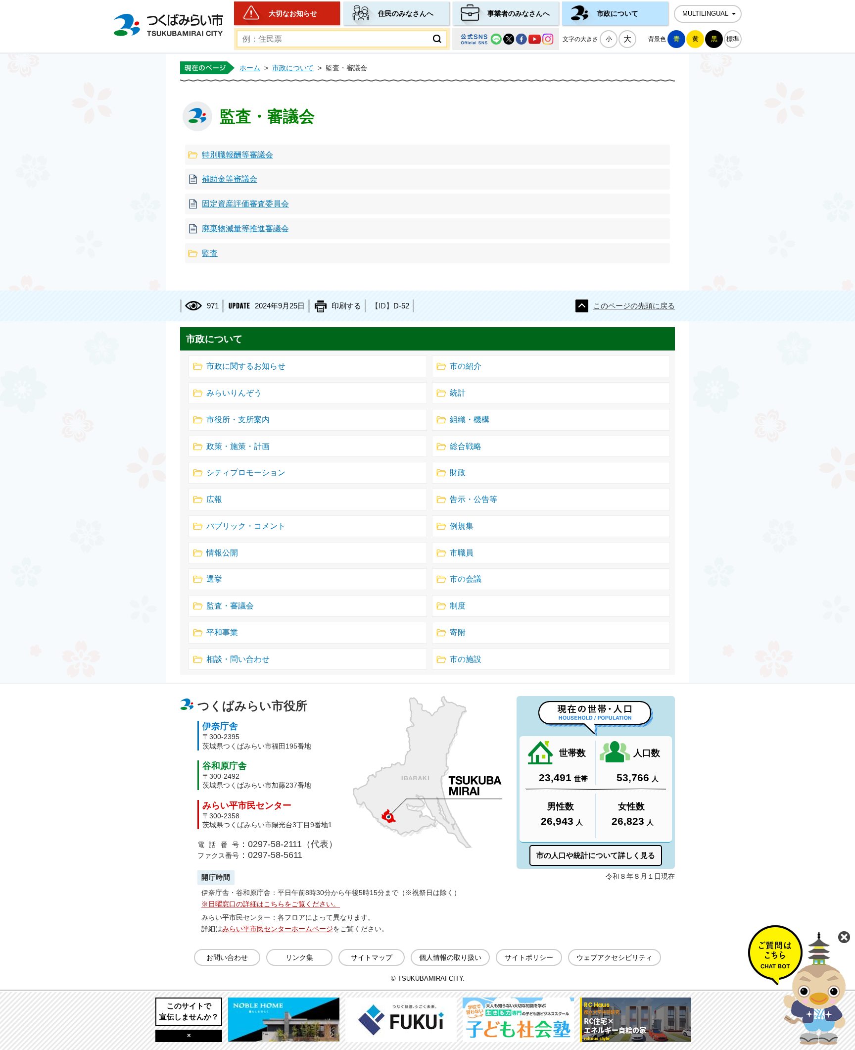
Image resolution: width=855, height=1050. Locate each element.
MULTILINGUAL (705, 13)
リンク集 (299, 957)
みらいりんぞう (234, 393)
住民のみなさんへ (405, 13)
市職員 (462, 553)
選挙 (214, 579)
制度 (458, 605)
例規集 (462, 526)
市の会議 (465, 579)
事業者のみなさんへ (518, 13)
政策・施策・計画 (238, 446)
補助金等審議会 (229, 179)
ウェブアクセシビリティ (614, 957)
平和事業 (222, 632)
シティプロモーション (245, 472)
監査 (210, 253)
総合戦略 (465, 446)
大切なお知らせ (293, 13)
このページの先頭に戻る (634, 306)
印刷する (346, 306)
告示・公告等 (473, 499)
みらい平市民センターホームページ (277, 929)
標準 (732, 39)
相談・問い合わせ (238, 659)
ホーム (249, 68)
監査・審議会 (230, 605)
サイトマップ (371, 957)
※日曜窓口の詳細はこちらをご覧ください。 (270, 904)
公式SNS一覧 (505, 39)
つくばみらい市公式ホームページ (168, 25)
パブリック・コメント (245, 526)
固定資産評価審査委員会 (245, 204)
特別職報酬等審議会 (237, 154)
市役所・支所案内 (238, 419)
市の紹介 (465, 366)
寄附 (458, 632)
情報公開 (222, 553)
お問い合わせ (227, 957)
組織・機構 (469, 419)
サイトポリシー (529, 957)
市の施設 (465, 659)
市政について (617, 13)
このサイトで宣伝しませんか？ (189, 1011)
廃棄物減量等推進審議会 (245, 228)
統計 (458, 393)
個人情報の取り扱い (450, 957)
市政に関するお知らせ (245, 366)
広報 (214, 499)
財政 (458, 472)
